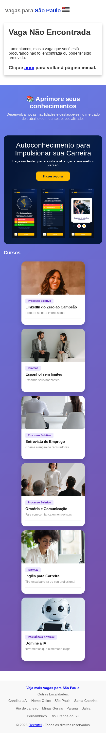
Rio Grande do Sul (65, 716)
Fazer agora (53, 176)
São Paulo (62, 701)
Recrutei (35, 725)
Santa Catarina (86, 701)
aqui (29, 67)
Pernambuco (37, 716)
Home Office (41, 701)
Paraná (72, 708)
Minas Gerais (52, 708)
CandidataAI (18, 701)
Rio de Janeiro (27, 708)
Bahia (86, 708)
